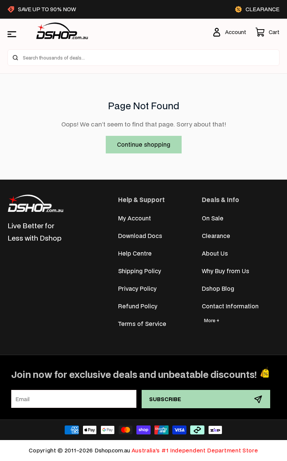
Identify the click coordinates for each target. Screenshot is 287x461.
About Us (215, 253)
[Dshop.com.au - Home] (35, 203)
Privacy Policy (137, 288)
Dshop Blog (218, 288)
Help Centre (135, 253)
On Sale (212, 218)
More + (211, 320)
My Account (134, 218)
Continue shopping (143, 144)
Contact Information (230, 306)
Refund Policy (137, 306)
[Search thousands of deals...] (15, 57)
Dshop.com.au (112, 450)
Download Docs (140, 235)
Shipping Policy (139, 271)
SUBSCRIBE (165, 399)
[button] (267, 32)
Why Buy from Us (225, 271)
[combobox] (143, 57)
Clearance (216, 235)
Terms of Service (142, 323)
